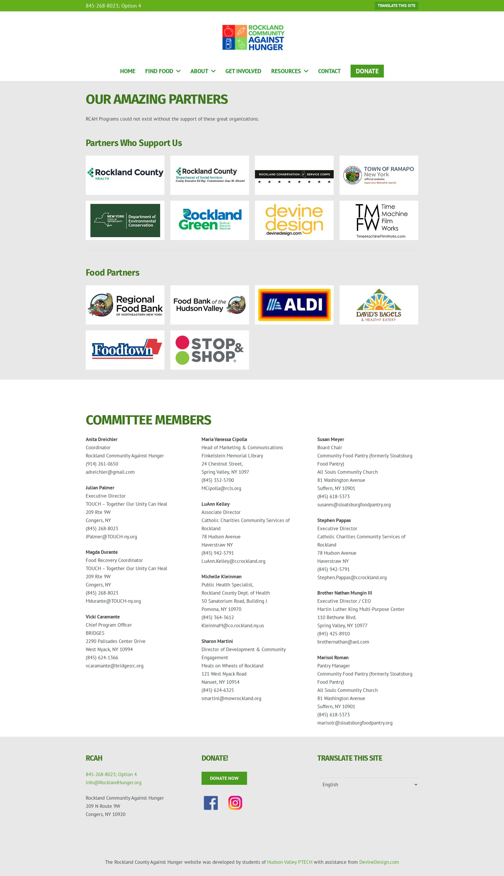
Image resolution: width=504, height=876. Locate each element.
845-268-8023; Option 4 (111, 774)
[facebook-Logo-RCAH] (211, 803)
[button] (178, 71)
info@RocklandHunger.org (113, 782)
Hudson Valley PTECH (289, 862)
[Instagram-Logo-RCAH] (235, 803)
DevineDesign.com (379, 862)
